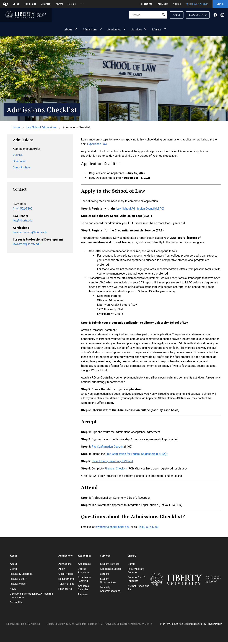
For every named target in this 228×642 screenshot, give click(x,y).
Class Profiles (22, 167)
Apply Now (163, 4)
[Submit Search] (163, 15)
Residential (30, 4)
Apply (176, 14)
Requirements (66, 578)
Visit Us (177, 4)
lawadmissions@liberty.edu (30, 232)
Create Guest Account (197, 4)
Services (136, 29)
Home (16, 127)
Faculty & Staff (18, 578)
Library (156, 29)
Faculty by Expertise (21, 573)
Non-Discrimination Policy (192, 623)
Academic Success (110, 568)
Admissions (89, 29)
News (13, 588)
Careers (104, 573)
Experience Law (97, 144)
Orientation (19, 161)
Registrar (83, 594)
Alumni (59, 4)
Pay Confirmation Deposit (108, 446)
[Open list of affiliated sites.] (82, 4)
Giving (13, 568)
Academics (114, 29)
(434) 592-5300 (22, 208)
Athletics (45, 4)
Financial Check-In (115, 468)
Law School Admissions (41, 127)
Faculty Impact (18, 583)
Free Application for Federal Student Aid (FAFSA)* (137, 454)
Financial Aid (65, 588)
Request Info (146, 4)
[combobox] (148, 15)
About (68, 29)
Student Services (109, 563)
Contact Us (16, 602)
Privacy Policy (214, 623)
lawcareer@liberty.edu (26, 244)
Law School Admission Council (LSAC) (140, 208)
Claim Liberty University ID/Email (112, 461)
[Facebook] (215, 15)
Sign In (220, 4)
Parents (72, 4)
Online (16, 4)
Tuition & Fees (66, 583)
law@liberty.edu (22, 220)
